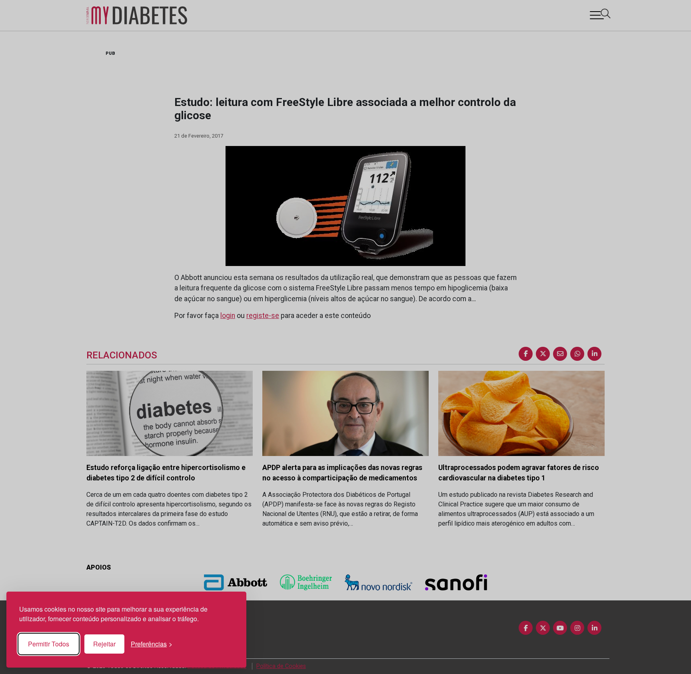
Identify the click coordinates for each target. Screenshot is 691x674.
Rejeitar (104, 643)
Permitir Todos (48, 643)
